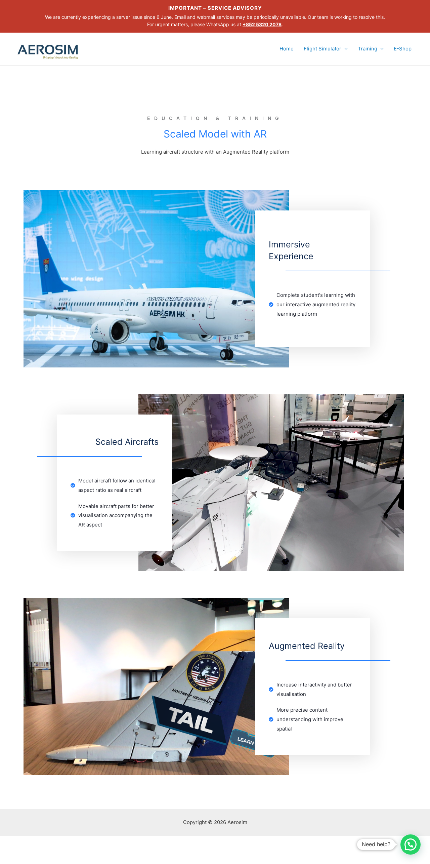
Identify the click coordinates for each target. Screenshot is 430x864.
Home (287, 48)
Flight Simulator (322, 48)
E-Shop (403, 48)
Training (367, 48)
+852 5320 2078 (262, 24)
